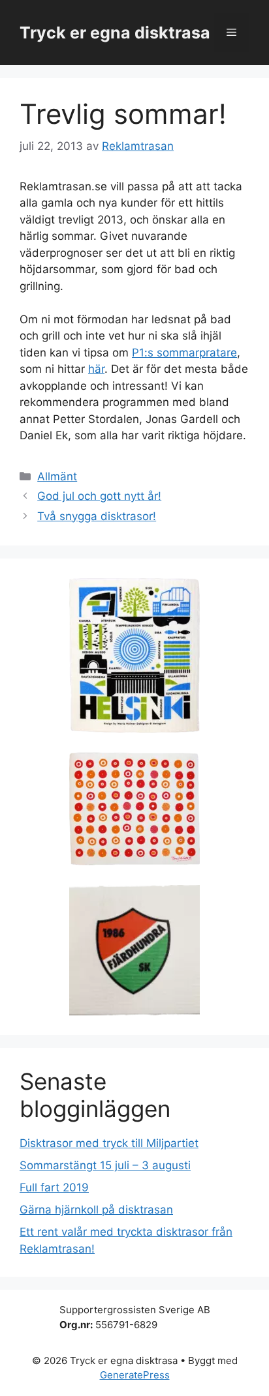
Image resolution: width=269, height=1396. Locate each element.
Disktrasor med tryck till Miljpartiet (109, 1143)
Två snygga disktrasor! (96, 516)
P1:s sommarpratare (184, 352)
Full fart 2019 (54, 1187)
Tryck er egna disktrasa (115, 32)
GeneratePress (135, 1375)
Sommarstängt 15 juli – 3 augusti (105, 1165)
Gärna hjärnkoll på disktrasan (96, 1209)
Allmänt (57, 476)
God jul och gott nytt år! (99, 495)
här (96, 368)
